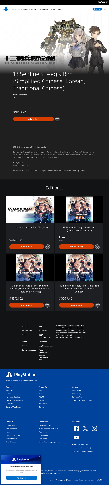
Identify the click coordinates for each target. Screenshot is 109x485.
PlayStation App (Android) (81, 448)
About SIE (9, 390)
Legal (52, 480)
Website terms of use (75, 480)
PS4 (40, 394)
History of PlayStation (13, 407)
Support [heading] (9, 422)
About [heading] (8, 387)
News (53, 9)
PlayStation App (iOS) (80, 444)
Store (12, 9)
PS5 (19, 9)
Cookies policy (90, 480)
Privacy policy (61, 480)
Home (8, 380)
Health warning (44, 435)
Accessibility (76, 394)
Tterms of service (45, 425)
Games (25, 9)
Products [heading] (43, 387)
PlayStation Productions (14, 400)
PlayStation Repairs (13, 435)
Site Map (100, 480)
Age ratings (43, 432)
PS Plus (33, 9)
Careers (8, 394)
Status (8, 432)
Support (61, 9)
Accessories (44, 9)
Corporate (9, 404)
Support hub (10, 425)
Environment (76, 390)
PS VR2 (41, 397)
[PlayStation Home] (5, 9)
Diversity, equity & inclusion (82, 400)
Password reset (11, 438)
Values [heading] (75, 387)
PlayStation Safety (12, 428)
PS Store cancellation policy (49, 428)
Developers (43, 438)
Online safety (77, 397)
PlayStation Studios (13, 397)
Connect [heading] (75, 422)
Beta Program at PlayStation (82, 451)
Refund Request (11, 442)
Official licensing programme (49, 442)
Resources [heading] (43, 422)
